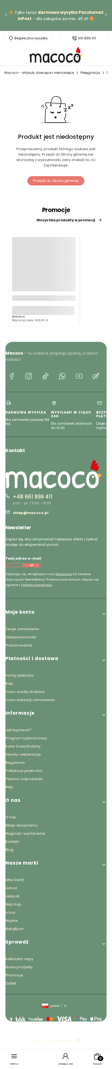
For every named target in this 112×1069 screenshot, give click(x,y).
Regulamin (63, 574)
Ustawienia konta (20, 637)
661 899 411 (87, 38)
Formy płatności (19, 675)
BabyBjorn (14, 928)
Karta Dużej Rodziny (23, 746)
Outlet (10, 983)
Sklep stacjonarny (21, 825)
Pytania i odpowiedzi (24, 778)
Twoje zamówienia (22, 629)
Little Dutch (14, 879)
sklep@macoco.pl (30, 512)
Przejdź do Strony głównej (56, 180)
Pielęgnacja (90, 72)
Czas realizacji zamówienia (30, 699)
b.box (10, 912)
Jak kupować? (18, 730)
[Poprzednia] (6, 15)
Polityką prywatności (36, 585)
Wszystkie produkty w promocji (65, 220)
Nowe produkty (19, 967)
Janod (11, 888)
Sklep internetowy (54, 1040)
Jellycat (12, 896)
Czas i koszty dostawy (25, 691)
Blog (9, 849)
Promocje (14, 975)
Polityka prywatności (23, 770)
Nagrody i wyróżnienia (25, 833)
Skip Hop (13, 904)
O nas (10, 817)
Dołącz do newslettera (31, 565)
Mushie (11, 920)
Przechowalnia (18, 645)
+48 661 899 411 (32, 496)
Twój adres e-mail (23, 558)
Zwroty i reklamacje (23, 754)
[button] (56, 614)
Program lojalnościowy (26, 738)
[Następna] (106, 15)
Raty (9, 683)
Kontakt (12, 841)
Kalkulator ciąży (19, 958)
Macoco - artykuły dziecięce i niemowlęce (39, 72)
